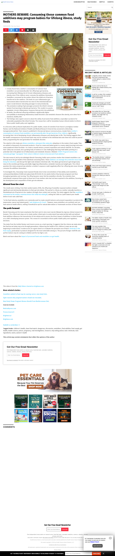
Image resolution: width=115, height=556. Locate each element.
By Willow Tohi (102, 82)
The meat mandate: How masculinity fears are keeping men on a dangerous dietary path (101, 228)
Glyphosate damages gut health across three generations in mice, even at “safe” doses (101, 104)
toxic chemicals (70, 331)
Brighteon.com (8, 319)
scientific (110, 2)
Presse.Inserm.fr (8, 312)
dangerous (41, 328)
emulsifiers (57, 328)
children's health (19, 328)
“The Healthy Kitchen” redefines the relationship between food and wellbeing (101, 158)
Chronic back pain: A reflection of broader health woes (101, 193)
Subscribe (96, 553)
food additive (66, 328)
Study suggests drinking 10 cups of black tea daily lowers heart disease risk (101, 150)
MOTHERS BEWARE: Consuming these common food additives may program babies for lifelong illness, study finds (102, 210)
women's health (21, 333)
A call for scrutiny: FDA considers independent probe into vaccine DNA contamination (101, 96)
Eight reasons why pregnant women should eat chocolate (22, 298)
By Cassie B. (101, 108)
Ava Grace (17, 26)
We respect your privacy (48, 537)
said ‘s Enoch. (38, 202)
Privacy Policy (57, 549)
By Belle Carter (102, 118)
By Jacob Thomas (102, 250)
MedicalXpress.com (9, 308)
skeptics (102, 2)
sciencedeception (79, 2)
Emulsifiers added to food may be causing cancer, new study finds (25, 294)
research (48, 331)
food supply (75, 328)
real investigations (38, 331)
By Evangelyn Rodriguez (104, 91)
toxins (14, 333)
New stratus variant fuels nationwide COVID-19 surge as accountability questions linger (101, 200)
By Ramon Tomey (102, 240)
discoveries (49, 328)
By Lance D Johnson (103, 169)
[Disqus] (43, 451)
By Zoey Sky (101, 231)
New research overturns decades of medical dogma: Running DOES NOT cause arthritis (101, 133)
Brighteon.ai (7, 315)
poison (21, 331)
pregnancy (27, 331)
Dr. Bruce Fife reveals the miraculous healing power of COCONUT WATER (100, 236)
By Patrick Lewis (102, 153)
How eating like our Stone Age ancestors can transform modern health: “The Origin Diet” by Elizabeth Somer (101, 114)
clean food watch (31, 328)
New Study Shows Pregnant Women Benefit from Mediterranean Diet (26, 301)
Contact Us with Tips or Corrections (57, 544)
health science (13, 331)
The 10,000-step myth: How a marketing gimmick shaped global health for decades (102, 141)
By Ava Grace (101, 136)
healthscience (91, 2)
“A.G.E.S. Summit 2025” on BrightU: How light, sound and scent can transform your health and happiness (102, 246)
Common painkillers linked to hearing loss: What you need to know (101, 175)
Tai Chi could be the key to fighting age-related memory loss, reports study (102, 87)
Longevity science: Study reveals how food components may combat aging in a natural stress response (101, 78)
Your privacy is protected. (12, 360)
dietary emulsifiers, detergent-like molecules (37, 143)
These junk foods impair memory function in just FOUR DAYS (101, 166)
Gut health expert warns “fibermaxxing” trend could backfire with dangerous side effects (100, 185)
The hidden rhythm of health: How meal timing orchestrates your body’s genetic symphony (101, 219)
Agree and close (97, 546)
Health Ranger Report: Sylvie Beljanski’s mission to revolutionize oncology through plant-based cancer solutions (101, 124)
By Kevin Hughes (102, 128)
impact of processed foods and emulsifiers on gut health (40, 236)
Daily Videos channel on (31, 286)
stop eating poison (57, 331)
